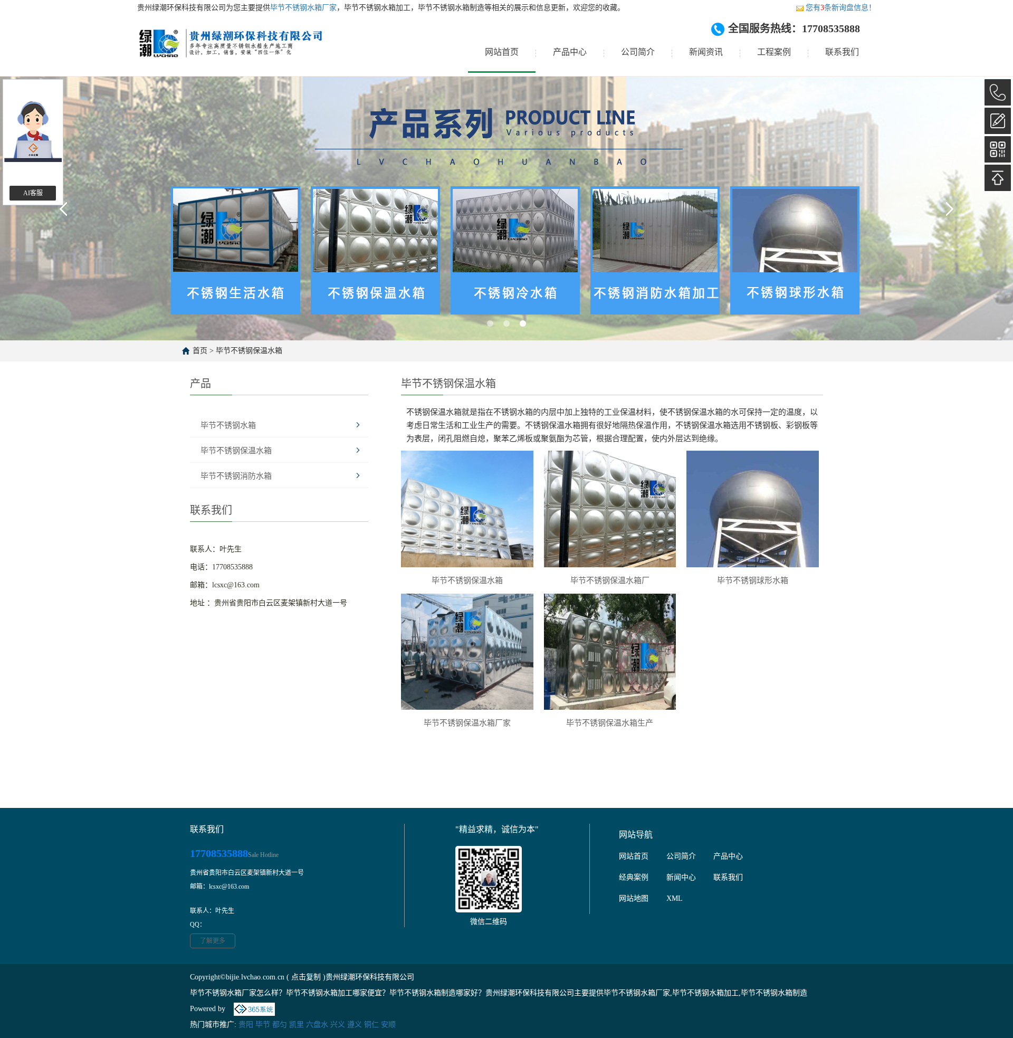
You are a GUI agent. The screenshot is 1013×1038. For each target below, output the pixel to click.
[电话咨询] (998, 92)
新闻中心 (681, 877)
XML (674, 898)
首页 (200, 351)
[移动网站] (998, 149)
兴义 (337, 1025)
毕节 (262, 1025)
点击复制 (306, 977)
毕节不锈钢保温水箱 (249, 351)
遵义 (354, 1025)
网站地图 (633, 898)
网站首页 (502, 51)
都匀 (279, 1025)
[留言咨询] (998, 121)
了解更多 (212, 941)
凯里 (296, 1025)
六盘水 (317, 1025)
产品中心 (570, 51)
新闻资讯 (706, 51)
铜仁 (371, 1025)
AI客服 (33, 193)
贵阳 (245, 1025)
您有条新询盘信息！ (841, 8)
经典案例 (633, 877)
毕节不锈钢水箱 (228, 425)
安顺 (388, 1025)
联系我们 (842, 51)
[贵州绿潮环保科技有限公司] (230, 52)
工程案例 (774, 51)
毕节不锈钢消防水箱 (236, 476)
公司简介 (638, 51)
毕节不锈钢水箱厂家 (303, 8)
